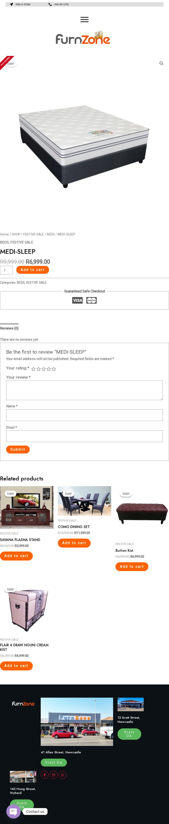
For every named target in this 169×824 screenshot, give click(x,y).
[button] (161, 63)
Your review (18, 377)
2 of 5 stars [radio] (39, 369)
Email (11, 427)
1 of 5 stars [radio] (33, 369)
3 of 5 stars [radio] (44, 369)
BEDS (51, 234)
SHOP (16, 234)
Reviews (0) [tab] (9, 328)
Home (4, 234)
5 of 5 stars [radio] (54, 369)
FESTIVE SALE (33, 234)
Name (12, 406)
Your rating (17, 368)
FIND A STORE (23, 4)
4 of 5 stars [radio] (49, 369)
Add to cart (33, 270)
